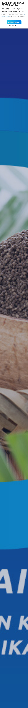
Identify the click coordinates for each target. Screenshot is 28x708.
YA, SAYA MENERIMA (14, 22)
